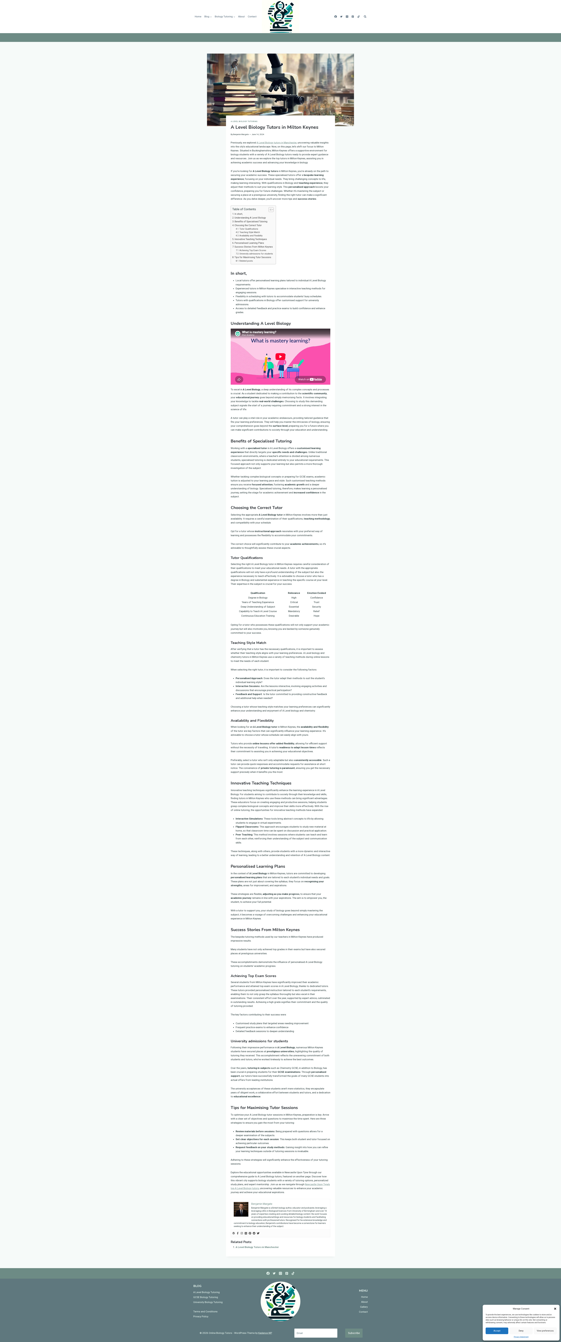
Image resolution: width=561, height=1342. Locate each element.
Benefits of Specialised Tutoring (250, 221)
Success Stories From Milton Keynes (253, 246)
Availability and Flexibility (251, 235)
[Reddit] (254, 1233)
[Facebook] (335, 16)
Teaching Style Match (249, 232)
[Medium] (246, 1233)
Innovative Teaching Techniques (250, 239)
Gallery (364, 1306)
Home (198, 16)
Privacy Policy (200, 1316)
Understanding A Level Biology (250, 217)
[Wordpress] (233, 1233)
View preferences (545, 1330)
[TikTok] (358, 16)
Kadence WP (265, 1332)
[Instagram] (347, 16)
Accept (497, 1330)
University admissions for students (256, 254)
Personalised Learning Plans (249, 243)
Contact (252, 16)
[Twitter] (341, 16)
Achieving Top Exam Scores (252, 250)
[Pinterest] (352, 16)
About (241, 16)
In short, (238, 214)
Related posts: (246, 261)
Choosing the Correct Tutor (248, 225)
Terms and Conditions (205, 1311)
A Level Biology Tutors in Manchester (257, 1247)
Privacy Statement (521, 1337)
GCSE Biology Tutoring (205, 1297)
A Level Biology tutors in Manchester (277, 142)
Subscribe (354, 1333)
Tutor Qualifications (248, 229)
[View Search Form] (365, 16)
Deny (521, 1330)
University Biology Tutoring (208, 1302)
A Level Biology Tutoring (244, 121)
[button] (555, 1308)
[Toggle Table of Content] (269, 209)
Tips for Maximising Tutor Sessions (252, 257)
